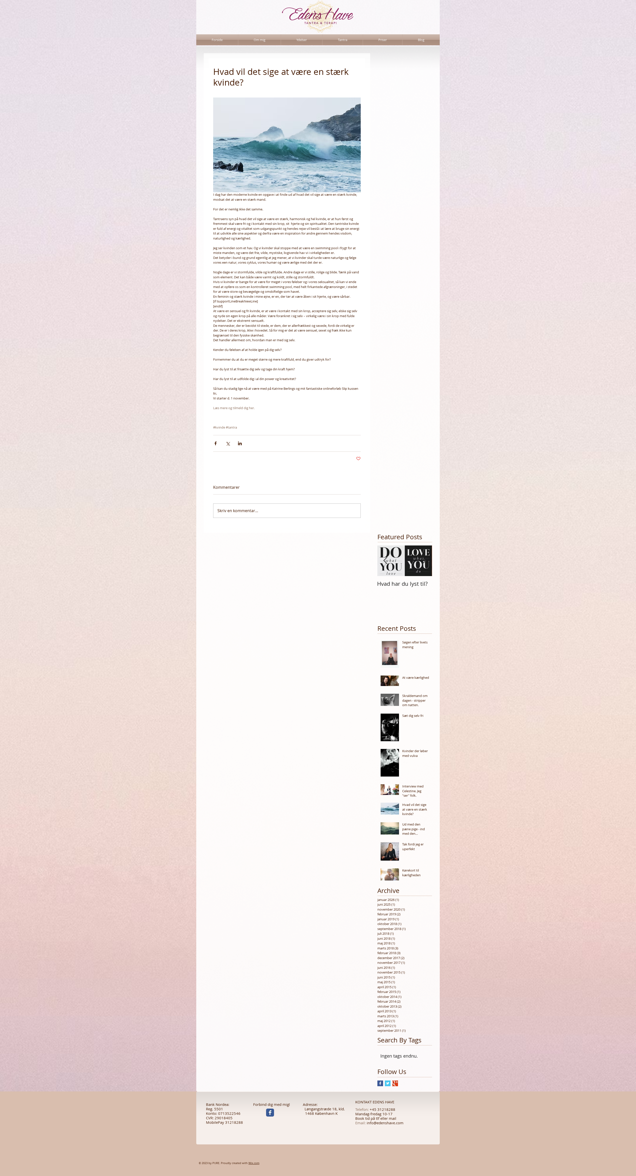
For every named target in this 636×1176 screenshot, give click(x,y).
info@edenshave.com (385, 1122)
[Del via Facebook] (215, 443)
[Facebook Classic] (270, 1113)
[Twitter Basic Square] (388, 1083)
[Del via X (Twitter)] (227, 443)
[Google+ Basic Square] (395, 1083)
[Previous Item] (385, 561)
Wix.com (253, 1163)
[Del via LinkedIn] (240, 443)
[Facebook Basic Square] (380, 1083)
